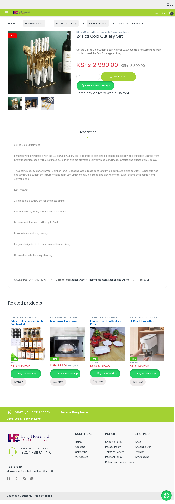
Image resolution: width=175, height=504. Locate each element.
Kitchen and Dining (66, 23)
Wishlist (139, 451)
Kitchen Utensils (98, 23)
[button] (68, 34)
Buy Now (18, 381)
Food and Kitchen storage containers (24, 318)
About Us (80, 446)
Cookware (72, 317)
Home (11, 23)
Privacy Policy (113, 446)
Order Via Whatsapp (97, 85)
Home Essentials (34, 23)
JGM (146, 279)
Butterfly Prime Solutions (37, 495)
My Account (81, 456)
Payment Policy (113, 456)
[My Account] (163, 13)
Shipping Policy (113, 441)
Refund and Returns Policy (120, 462)
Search (156, 12)
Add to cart (121, 76)
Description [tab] (87, 132)
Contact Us (81, 451)
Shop (138, 441)
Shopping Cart (143, 446)
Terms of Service (114, 451)
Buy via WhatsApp (27, 373)
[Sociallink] (8, 478)
